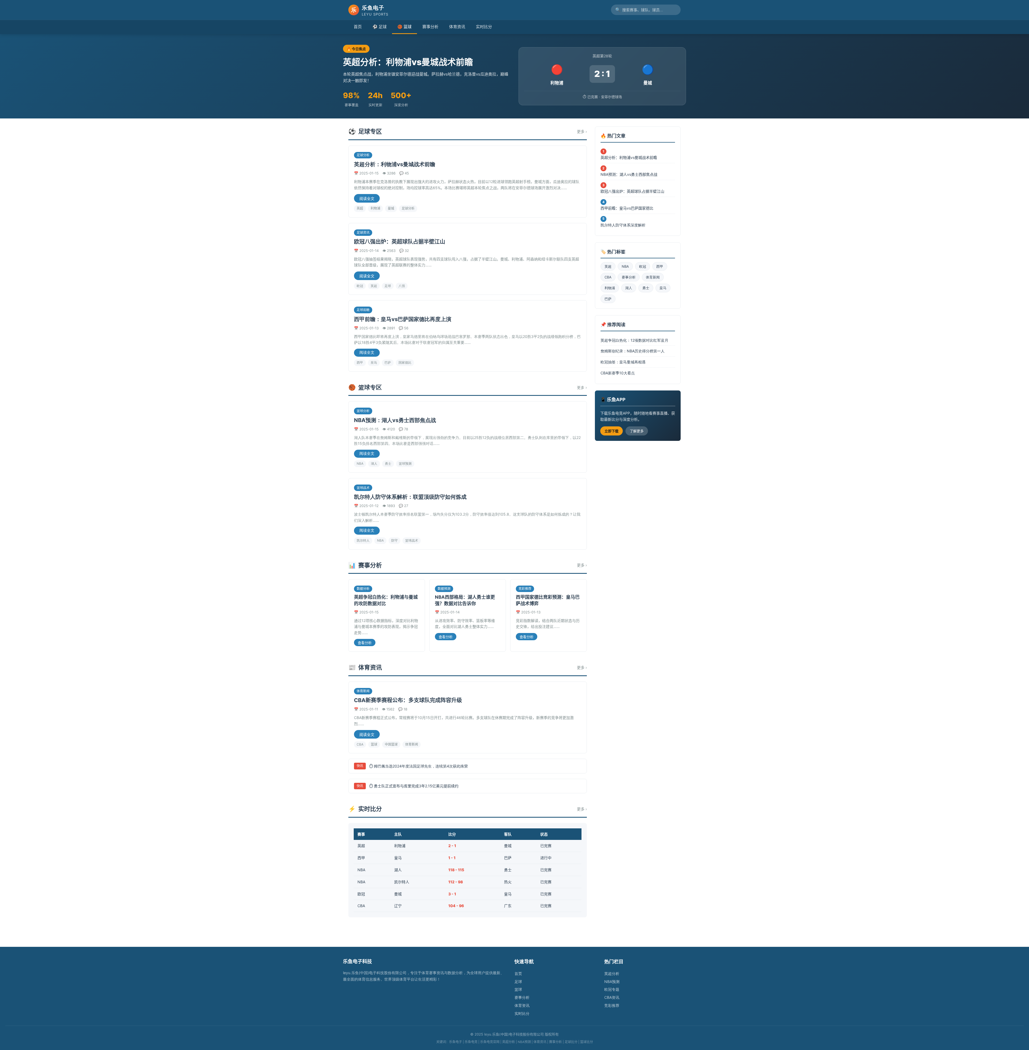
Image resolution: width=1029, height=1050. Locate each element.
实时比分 (484, 26)
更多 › (582, 131)
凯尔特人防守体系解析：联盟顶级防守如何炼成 (410, 497)
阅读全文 (366, 198)
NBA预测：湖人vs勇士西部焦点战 (395, 420)
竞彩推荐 (611, 1005)
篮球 (374, 744)
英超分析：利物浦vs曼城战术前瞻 (394, 164)
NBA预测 (612, 981)
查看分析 (365, 643)
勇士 (388, 463)
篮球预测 (405, 463)
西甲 (360, 362)
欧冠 (360, 286)
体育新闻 (411, 744)
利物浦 (375, 208)
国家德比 (404, 362)
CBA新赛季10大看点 (618, 373)
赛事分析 (430, 26)
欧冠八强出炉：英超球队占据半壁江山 (399, 242)
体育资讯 (457, 26)
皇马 (374, 362)
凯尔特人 (363, 540)
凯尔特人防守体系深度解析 (623, 225)
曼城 (391, 208)
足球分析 (408, 208)
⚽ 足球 (379, 26)
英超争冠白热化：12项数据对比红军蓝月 (634, 340)
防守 (394, 540)
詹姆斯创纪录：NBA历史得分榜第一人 (633, 351)
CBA (360, 744)
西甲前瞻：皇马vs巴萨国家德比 (627, 208)
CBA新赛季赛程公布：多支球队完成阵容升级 (408, 700)
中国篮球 (391, 744)
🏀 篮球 (404, 26)
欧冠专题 (611, 989)
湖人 (374, 463)
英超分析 (611, 973)
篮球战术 (411, 540)
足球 (388, 286)
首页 (358, 26)
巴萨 (388, 362)
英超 (360, 208)
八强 (401, 286)
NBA (360, 463)
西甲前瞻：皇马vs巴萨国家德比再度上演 (402, 319)
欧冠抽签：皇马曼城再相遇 (623, 362)
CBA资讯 (611, 997)
